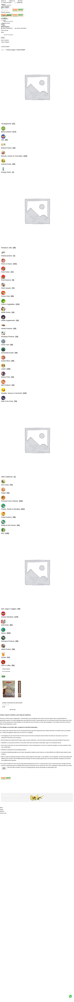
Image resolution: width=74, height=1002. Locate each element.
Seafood (4, 18)
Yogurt (4, 20)
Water (3, 25)
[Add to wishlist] (23, 676)
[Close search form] (2, 2)
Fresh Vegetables (6, 15)
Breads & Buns (6, 23)
